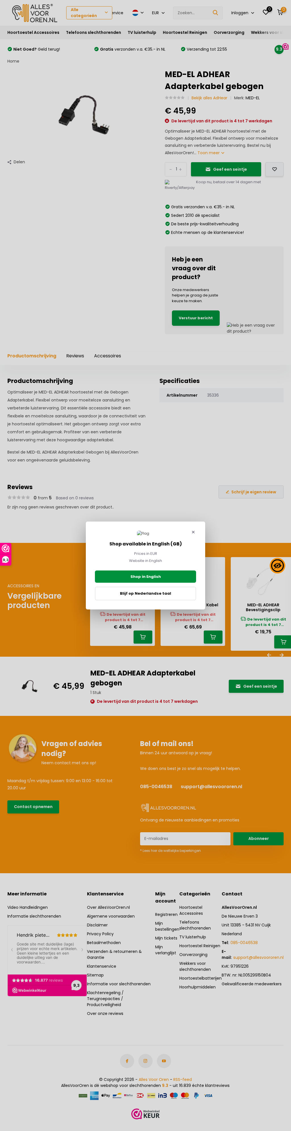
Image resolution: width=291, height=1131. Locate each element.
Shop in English (145, 576)
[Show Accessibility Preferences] (277, 565)
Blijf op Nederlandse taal (145, 593)
